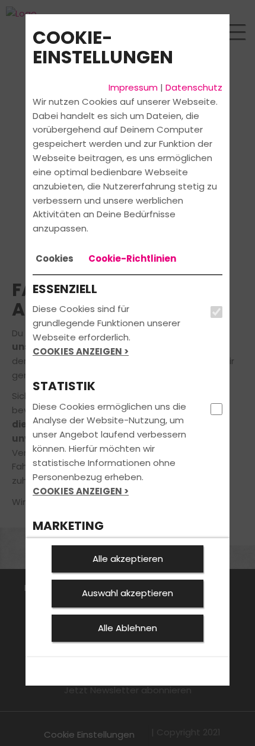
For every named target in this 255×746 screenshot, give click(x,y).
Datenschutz (193, 87)
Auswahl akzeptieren (127, 593)
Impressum (133, 87)
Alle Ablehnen (127, 628)
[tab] (54, 259)
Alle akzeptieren (128, 558)
